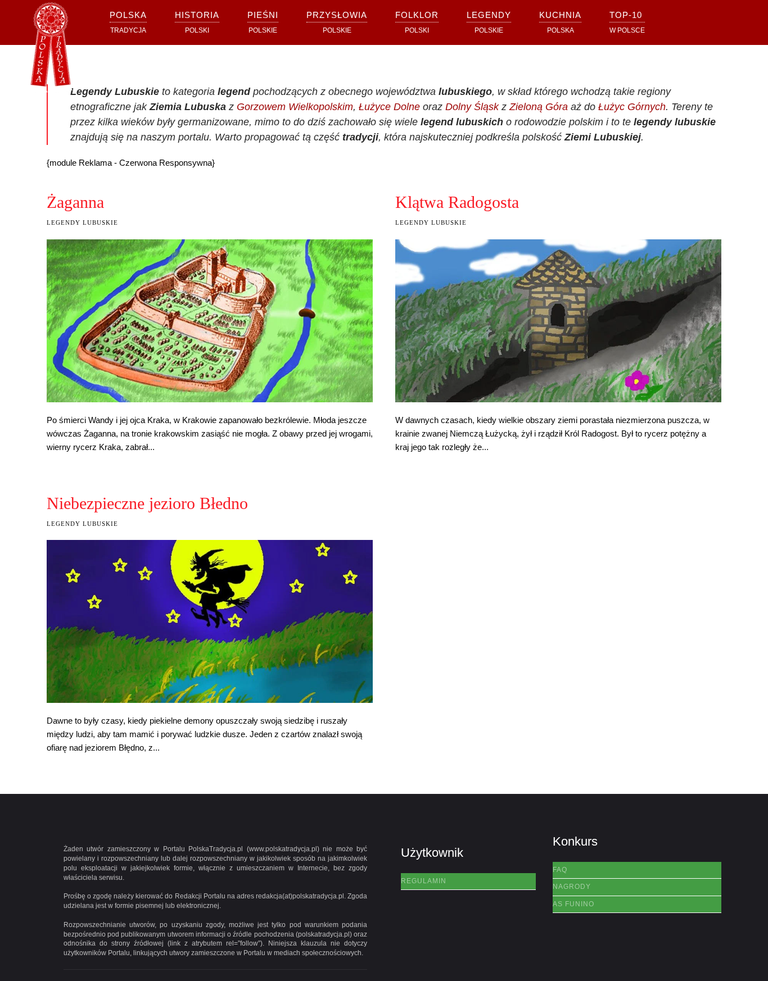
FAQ (560, 870)
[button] (197, 22)
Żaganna (75, 202)
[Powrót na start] (50, 48)
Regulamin (423, 881)
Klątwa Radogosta (457, 202)
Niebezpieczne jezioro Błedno (147, 503)
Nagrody (572, 887)
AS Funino (573, 904)
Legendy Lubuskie (82, 222)
